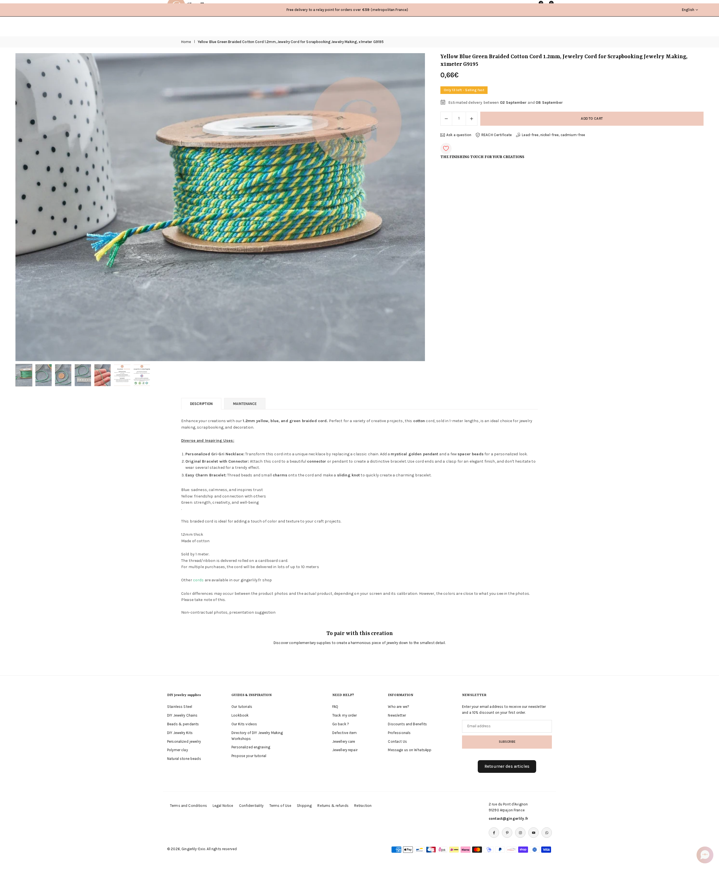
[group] (220, 207)
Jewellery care (343, 741)
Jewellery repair (345, 750)
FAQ (335, 706)
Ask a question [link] (458, 135)
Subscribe (507, 742)
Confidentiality (251, 805)
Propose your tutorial (248, 756)
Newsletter (397, 715)
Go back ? (340, 724)
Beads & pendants (183, 724)
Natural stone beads (184, 759)
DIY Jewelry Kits (180, 733)
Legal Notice (223, 805)
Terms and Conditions (188, 805)
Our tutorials (241, 706)
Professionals (399, 733)
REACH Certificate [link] (496, 135)
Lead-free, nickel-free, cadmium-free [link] (553, 135)
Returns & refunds (332, 805)
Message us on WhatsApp (409, 750)
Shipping (304, 805)
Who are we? (398, 706)
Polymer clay (177, 750)
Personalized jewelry (184, 741)
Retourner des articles (506, 766)
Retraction (363, 805)
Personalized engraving (250, 747)
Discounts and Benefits (407, 724)
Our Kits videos (244, 724)
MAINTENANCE (245, 404)
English (688, 10)
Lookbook (240, 715)
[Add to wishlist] (446, 148)
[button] (411, 207)
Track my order (344, 715)
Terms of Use (280, 805)
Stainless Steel (179, 706)
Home (186, 42)
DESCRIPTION (201, 404)
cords (198, 580)
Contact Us (397, 741)
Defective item (344, 733)
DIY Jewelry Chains (182, 715)
